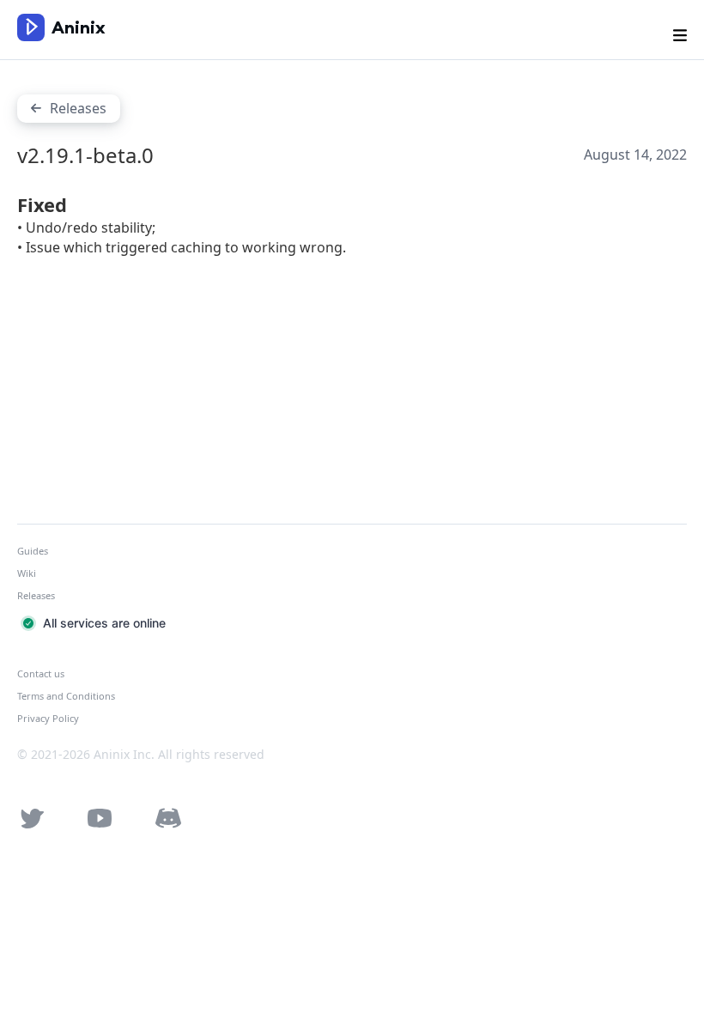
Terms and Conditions (66, 695)
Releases (36, 595)
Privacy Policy (48, 718)
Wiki (26, 573)
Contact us (40, 673)
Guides (32, 550)
